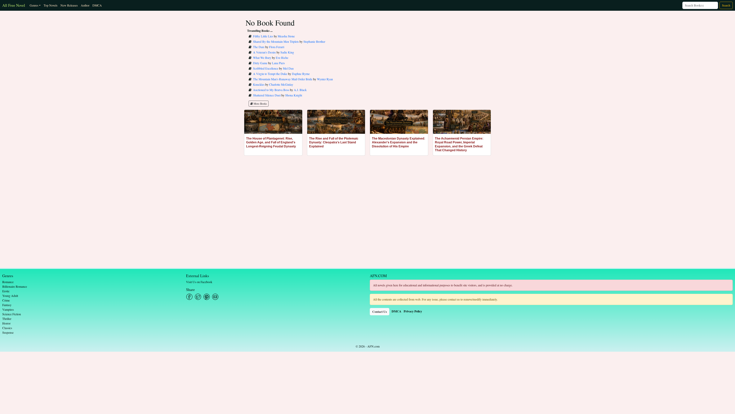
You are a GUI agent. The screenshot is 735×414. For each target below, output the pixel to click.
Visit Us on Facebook (199, 282)
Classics (7, 328)
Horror (6, 323)
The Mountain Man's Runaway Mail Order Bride (282, 79)
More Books (260, 103)
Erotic (6, 291)
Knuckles (259, 84)
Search (726, 5)
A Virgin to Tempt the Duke (270, 74)
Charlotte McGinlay (281, 84)
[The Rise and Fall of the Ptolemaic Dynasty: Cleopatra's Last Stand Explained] (336, 122)
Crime (6, 300)
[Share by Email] (215, 296)
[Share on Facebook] (189, 296)
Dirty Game (260, 63)
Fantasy (6, 305)
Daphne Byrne (301, 74)
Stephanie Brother (314, 41)
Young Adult (10, 296)
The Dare (259, 47)
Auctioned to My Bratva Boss (271, 90)
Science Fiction (11, 314)
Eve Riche (282, 58)
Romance (8, 282)
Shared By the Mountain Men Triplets (276, 41)
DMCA (97, 5)
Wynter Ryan (325, 79)
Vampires (8, 309)
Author (85, 5)
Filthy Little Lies (263, 36)
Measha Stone (286, 36)
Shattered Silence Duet (267, 95)
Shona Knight (293, 95)
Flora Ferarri (276, 47)
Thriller (6, 319)
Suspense (8, 332)
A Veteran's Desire (264, 52)
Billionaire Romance (14, 286)
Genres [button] (34, 5)
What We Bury (262, 58)
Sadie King (287, 52)
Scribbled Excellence (265, 68)
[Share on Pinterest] (206, 296)
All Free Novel (13, 5)
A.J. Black (300, 90)
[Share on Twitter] (198, 296)
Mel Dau (288, 68)
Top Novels (50, 5)
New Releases (69, 5)
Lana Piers (278, 63)
